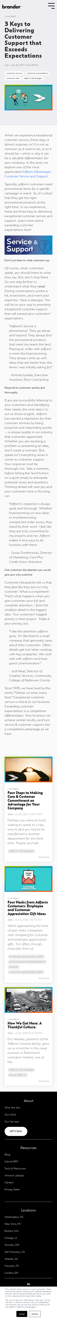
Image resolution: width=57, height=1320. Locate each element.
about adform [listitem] (17, 1075)
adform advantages (33, 78)
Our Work (10, 1114)
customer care (12, 78)
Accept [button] (22, 1314)
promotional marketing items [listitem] (27, 961)
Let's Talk (16, 1131)
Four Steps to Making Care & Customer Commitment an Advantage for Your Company (25, 800)
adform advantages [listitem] (21, 851)
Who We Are (12, 1108)
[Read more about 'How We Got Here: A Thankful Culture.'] (28, 1000)
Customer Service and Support (26, 176)
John (7, 65)
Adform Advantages (36, 171)
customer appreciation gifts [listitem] (26, 972)
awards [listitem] (13, 967)
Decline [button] (35, 1314)
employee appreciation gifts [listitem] (26, 956)
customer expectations (37, 73)
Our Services (12, 1121)
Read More (44, 857)
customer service (14, 73)
